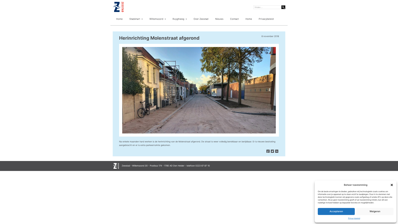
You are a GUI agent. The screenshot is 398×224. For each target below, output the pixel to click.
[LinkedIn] (277, 151)
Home (119, 19)
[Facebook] (268, 151)
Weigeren (375, 211)
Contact (234, 19)
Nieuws (219, 19)
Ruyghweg (179, 19)
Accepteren (336, 211)
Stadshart (135, 19)
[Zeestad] (118, 7)
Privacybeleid (354, 218)
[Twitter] (272, 151)
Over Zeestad (201, 19)
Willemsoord (156, 19)
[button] (391, 185)
